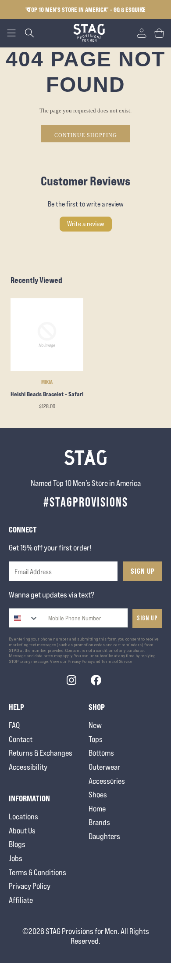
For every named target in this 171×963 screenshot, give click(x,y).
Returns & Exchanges (40, 752)
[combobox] (24, 617)
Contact (20, 739)
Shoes (98, 794)
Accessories (107, 781)
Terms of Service (116, 661)
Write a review (85, 224)
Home (97, 808)
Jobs (15, 858)
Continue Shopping (85, 135)
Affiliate (21, 900)
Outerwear (104, 766)
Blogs (17, 844)
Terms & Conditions (37, 872)
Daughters (104, 836)
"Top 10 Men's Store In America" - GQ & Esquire (85, 9)
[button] (143, 9)
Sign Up (143, 571)
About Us (22, 830)
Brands (99, 822)
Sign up (147, 618)
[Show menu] (11, 33)
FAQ (14, 725)
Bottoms (101, 752)
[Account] (141, 33)
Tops (96, 739)
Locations (23, 816)
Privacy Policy (29, 886)
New (95, 725)
